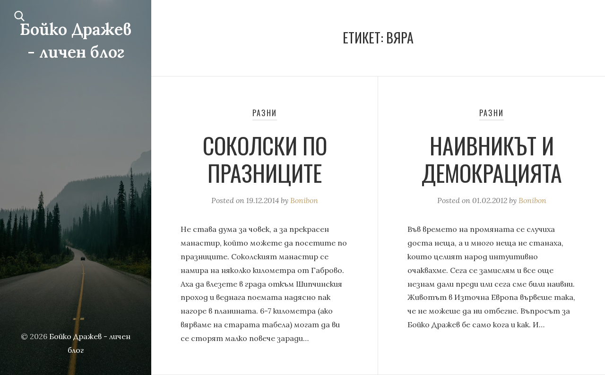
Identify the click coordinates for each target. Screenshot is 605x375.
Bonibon (304, 200)
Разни (264, 113)
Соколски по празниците (265, 158)
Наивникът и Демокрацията (492, 158)
